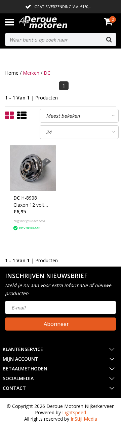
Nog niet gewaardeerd (29, 221)
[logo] (53, 22)
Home (11, 73)
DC (47, 73)
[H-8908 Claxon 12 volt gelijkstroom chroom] (33, 168)
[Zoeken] (109, 39)
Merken (31, 73)
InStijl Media (84, 419)
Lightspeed (74, 412)
